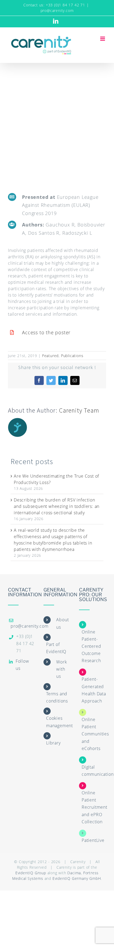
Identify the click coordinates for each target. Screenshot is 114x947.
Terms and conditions (57, 697)
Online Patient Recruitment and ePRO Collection (94, 807)
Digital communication (97, 770)
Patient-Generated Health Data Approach (94, 690)
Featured (50, 355)
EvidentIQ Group (30, 872)
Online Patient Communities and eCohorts (95, 734)
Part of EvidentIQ (56, 647)
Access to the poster (46, 332)
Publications (72, 355)
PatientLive (93, 840)
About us (62, 623)
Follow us (22, 664)
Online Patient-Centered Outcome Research (91, 646)
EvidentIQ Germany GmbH (76, 878)
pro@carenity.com (57, 10)
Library (53, 743)
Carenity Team (79, 410)
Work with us (61, 669)
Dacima (74, 872)
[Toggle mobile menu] (103, 38)
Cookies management (59, 721)
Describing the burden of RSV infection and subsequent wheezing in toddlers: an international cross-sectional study (56, 506)
